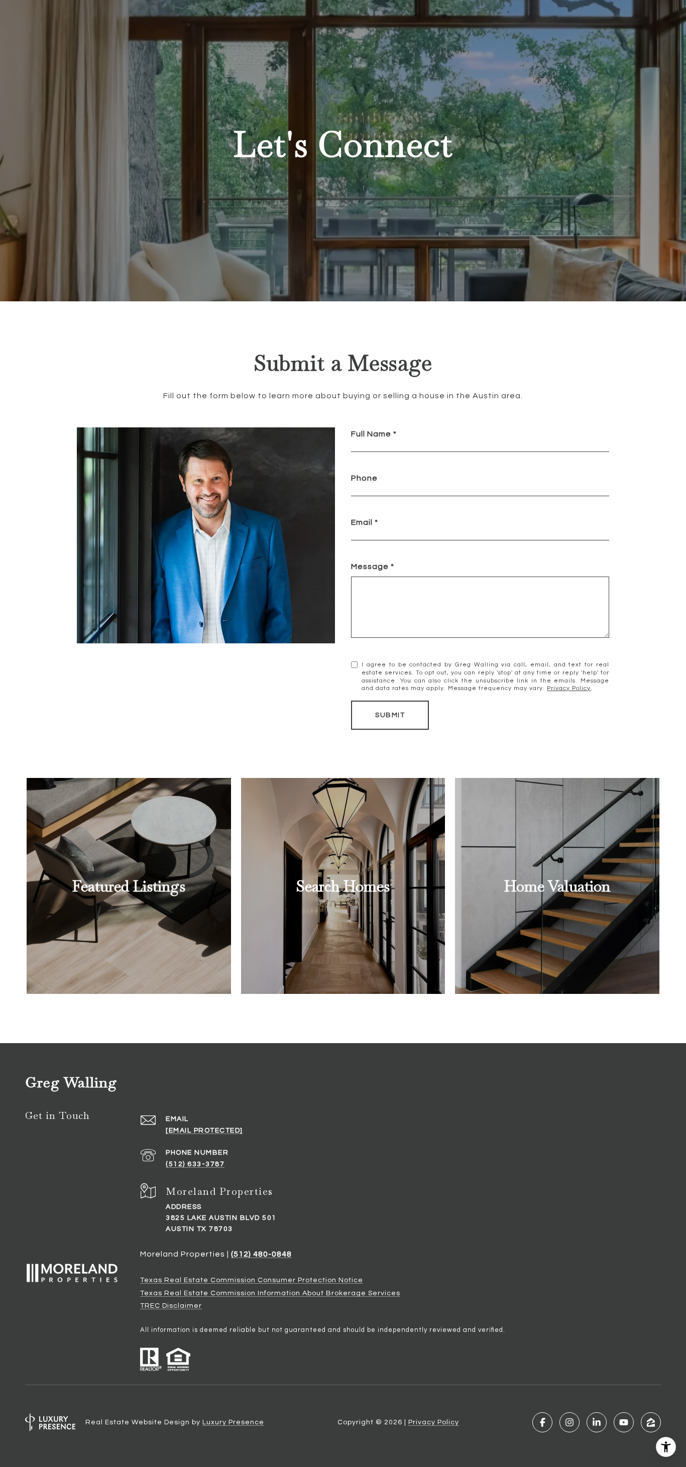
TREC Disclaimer (171, 1305)
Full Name (371, 434)
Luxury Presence (233, 1422)
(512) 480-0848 (261, 1254)
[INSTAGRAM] (569, 1422)
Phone (364, 478)
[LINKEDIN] (597, 1422)
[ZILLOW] (651, 1422)
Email (362, 522)
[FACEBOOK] (542, 1422)
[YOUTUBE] (624, 1422)
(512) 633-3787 (195, 1164)
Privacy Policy (569, 688)
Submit (390, 715)
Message (370, 566)
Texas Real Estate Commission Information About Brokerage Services (270, 1293)
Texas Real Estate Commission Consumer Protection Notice (251, 1280)
